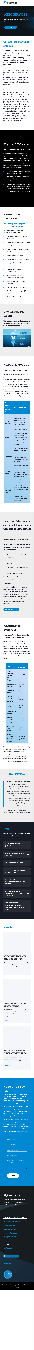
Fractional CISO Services (11, 1222)
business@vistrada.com (11, 1252)
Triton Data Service (9, 1229)
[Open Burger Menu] (29, 2)
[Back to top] (31, 1347)
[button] (1, 797)
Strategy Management (10, 1233)
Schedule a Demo (11, 609)
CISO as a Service (9, 1225)
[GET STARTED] (10, 29)
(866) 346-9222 (8, 1248)
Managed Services (9, 1237)
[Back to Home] (10, 2)
